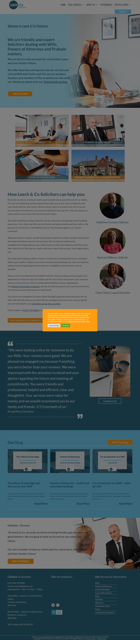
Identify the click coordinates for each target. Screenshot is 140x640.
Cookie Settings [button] (54, 325)
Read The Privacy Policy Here (79, 321)
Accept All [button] (65, 325)
